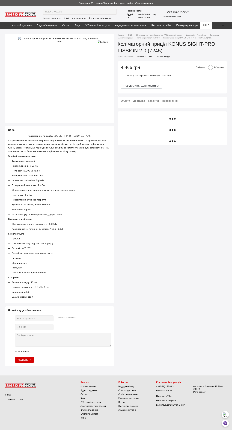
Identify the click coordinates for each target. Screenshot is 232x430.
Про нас (122, 402)
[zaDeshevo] (20, 385)
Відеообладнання (47, 25)
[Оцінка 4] (49, 352)
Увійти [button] (129, 76)
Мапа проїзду (199, 392)
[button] (229, 3)
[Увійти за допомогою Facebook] (79, 318)
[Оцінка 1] (34, 352)
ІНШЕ (206, 25)
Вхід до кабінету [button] (126, 386)
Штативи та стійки (161, 25)
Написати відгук (163, 57)
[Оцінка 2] (39, 352)
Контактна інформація (100, 18)
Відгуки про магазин (128, 406)
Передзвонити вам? (172, 16)
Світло (66, 25)
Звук (77, 25)
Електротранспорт (187, 25)
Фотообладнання (22, 25)
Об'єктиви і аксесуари (97, 25)
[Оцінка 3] (44, 352)
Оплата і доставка (52, 18)
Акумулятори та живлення (130, 25)
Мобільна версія (15, 399)
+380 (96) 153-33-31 (178, 12)
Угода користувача (127, 410)
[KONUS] (103, 41)
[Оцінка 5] (54, 352)
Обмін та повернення (75, 18)
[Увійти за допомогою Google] (84, 318)
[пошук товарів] (113, 12)
